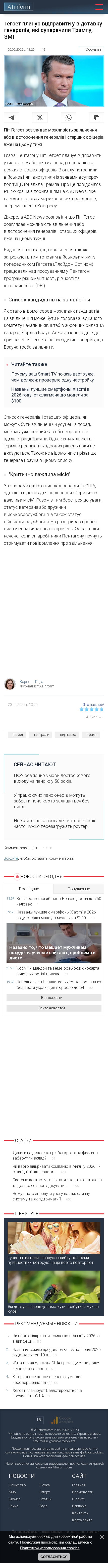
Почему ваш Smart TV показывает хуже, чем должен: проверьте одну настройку (52, 376)
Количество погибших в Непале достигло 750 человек (59, 901)
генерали (41, 735)
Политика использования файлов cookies (54, 1456)
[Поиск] (88, 6)
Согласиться (54, 1557)
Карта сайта (82, 1520)
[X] (40, 117)
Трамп (92, 735)
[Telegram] (11, 117)
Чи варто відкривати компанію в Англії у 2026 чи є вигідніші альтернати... (56, 1169)
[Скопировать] (96, 117)
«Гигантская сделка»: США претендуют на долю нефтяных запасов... (56, 1366)
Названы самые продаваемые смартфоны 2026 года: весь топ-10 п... (57, 1352)
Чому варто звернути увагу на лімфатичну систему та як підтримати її (51, 1196)
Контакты (80, 1513)
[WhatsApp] (68, 117)
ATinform (19, 7)
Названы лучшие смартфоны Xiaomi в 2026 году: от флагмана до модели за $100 (50, 395)
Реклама (79, 1506)
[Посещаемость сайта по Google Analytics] (62, 1420)
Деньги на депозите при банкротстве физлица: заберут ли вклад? (55, 1155)
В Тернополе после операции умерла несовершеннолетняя (47, 1379)
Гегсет (18, 735)
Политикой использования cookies (50, 1548)
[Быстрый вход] (76, 6)
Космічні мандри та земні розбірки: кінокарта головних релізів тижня (58, 971)
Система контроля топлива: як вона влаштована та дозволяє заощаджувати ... (57, 1182)
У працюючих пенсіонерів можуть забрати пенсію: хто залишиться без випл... (51, 800)
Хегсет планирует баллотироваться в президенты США (47, 1393)
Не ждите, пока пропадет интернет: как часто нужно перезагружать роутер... (54, 823)
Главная (79, 1485)
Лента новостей (51, 1008)
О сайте (78, 1499)
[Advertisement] (54, 613)
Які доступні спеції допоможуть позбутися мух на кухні (53, 1309)
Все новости (51, 998)
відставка (68, 735)
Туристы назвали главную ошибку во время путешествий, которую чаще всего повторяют (50, 1260)
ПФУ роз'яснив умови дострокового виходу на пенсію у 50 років (52, 778)
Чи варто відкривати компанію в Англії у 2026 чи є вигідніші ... (56, 1338)
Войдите (11, 858)
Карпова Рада (31, 682)
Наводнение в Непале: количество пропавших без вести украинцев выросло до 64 (59, 985)
